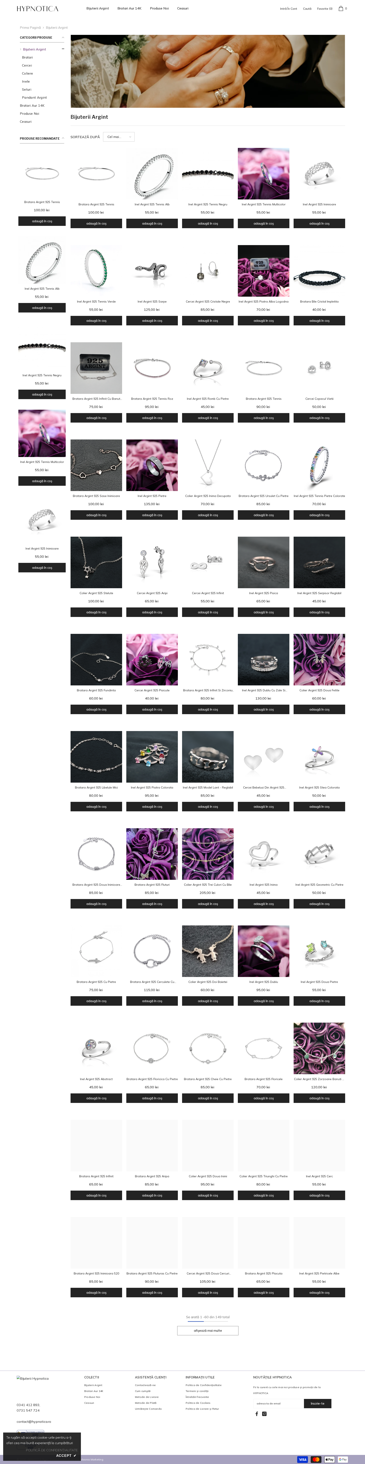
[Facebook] (256, 1413)
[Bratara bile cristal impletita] (319, 271)
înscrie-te (317, 1403)
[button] (119, 137)
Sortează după (85, 137)
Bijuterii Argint (57, 27)
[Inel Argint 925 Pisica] (263, 562)
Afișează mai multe (208, 1331)
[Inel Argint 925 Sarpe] (152, 271)
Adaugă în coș (42, 221)
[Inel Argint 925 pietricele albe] (319, 1243)
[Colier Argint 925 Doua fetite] (319, 659)
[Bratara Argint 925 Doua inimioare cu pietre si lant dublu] (96, 854)
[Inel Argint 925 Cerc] (319, 1145)
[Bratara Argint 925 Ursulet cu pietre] (263, 465)
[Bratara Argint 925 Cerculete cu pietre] (152, 951)
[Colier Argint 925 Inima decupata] (208, 465)
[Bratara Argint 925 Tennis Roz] (152, 368)
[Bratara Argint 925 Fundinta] (96, 659)
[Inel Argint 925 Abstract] (96, 1048)
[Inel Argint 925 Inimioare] (42, 520)
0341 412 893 (28, 1405)
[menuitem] (42, 73)
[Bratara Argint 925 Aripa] (152, 1145)
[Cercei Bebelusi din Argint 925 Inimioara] (263, 757)
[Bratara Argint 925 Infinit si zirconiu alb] (208, 659)
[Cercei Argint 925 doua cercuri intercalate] (208, 1243)
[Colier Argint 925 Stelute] (96, 562)
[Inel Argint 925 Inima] (263, 854)
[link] (208, 71)
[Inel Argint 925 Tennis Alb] (42, 260)
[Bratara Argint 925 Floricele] (263, 1048)
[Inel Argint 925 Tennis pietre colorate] (319, 465)
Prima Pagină (30, 27)
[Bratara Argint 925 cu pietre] (96, 951)
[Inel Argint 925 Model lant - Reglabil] (208, 757)
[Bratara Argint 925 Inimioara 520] (96, 1243)
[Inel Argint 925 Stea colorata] (319, 757)
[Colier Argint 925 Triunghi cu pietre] (263, 1145)
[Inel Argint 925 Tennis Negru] (42, 346)
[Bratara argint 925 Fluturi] (152, 854)
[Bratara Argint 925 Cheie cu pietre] (208, 1048)
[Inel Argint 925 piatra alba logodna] (263, 271)
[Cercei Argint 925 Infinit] (208, 562)
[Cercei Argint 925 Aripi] (152, 562)
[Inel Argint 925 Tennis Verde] (96, 271)
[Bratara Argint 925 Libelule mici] (96, 757)
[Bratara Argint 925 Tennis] (42, 173)
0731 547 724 (28, 1410)
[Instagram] (264, 1413)
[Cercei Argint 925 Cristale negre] (208, 271)
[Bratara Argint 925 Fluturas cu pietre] (152, 1243)
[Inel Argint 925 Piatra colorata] (152, 757)
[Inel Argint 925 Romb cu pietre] (208, 368)
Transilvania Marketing (89, 1459)
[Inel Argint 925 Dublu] (263, 951)
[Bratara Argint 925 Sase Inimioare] (96, 465)
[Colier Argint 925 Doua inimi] (208, 1145)
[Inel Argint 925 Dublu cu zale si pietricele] (263, 659)
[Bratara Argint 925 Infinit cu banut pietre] (96, 368)
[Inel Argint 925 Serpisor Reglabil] (319, 562)
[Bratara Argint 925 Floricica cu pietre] (152, 1048)
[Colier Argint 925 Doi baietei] (208, 951)
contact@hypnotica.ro (34, 1421)
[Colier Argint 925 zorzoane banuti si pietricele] (319, 1048)
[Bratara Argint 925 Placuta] (263, 1243)
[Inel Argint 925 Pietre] (152, 465)
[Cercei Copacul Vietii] (319, 368)
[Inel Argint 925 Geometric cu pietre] (319, 854)
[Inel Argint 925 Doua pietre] (319, 951)
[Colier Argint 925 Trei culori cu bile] (208, 854)
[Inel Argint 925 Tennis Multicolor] (42, 433)
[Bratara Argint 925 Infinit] (96, 1145)
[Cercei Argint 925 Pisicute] (152, 659)
